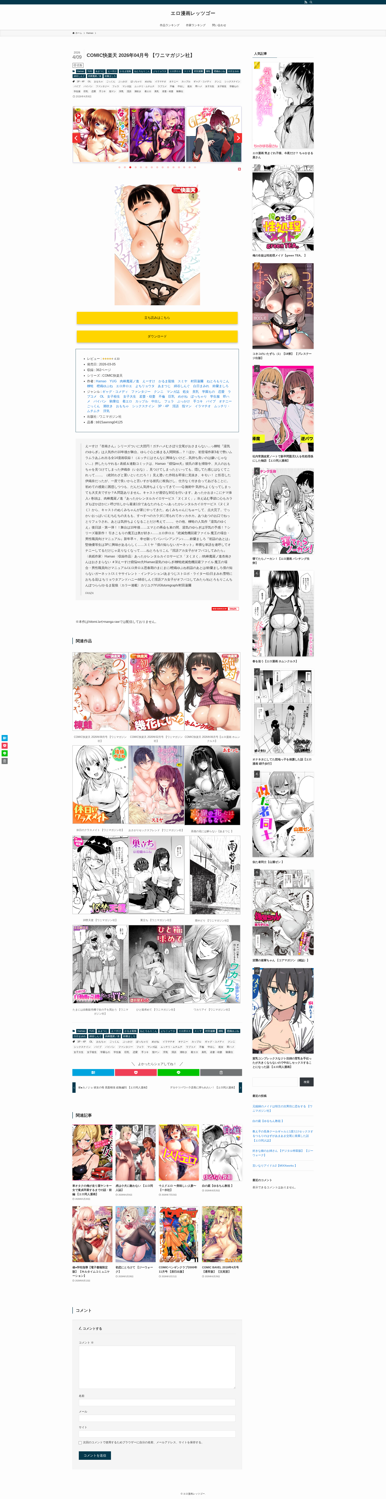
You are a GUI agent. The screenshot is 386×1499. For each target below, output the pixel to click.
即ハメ (198, 86)
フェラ (115, 86)
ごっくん (110, 81)
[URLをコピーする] (221, 1072)
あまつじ (99, 71)
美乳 (156, 91)
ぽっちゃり (136, 81)
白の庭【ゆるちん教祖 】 (268, 1121)
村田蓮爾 (198, 71)
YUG (89, 71)
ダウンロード (157, 336)
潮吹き (137, 91)
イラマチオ (160, 81)
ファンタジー (102, 86)
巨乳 (86, 91)
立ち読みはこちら (157, 317)
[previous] (76, 138)
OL (89, 81)
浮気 (121, 91)
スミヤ (187, 71)
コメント (86, 1342)
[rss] (305, 2)
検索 (306, 1082)
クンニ (218, 81)
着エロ (148, 91)
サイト (83, 1427)
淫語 (129, 91)
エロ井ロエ (175, 71)
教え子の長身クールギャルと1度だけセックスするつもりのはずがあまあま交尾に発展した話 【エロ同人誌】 (283, 1136)
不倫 (172, 86)
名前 (81, 1395)
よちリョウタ (159, 71)
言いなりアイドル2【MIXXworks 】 (275, 1165)
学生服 (77, 91)
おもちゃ (98, 81)
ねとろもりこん (142, 71)
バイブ (77, 86)
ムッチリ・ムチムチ (144, 86)
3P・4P (80, 81)
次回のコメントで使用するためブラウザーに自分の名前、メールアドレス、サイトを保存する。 (143, 1442)
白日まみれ (233, 71)
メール (83, 1411)
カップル (186, 81)
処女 (190, 86)
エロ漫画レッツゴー (193, 13)
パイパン (88, 86)
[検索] (311, 2)
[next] (238, 138)
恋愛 (93, 91)
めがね (148, 81)
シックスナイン (232, 81)
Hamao (80, 71)
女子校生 (222, 86)
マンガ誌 (126, 86)
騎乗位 (180, 91)
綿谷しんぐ (79, 76)
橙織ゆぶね (219, 71)
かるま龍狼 (125, 71)
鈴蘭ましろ (110, 76)
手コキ (102, 91)
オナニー (173, 81)
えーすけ (112, 71)
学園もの (234, 86)
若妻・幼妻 (167, 91)
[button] (93, 1072)
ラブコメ (162, 86)
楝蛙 (208, 71)
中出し (181, 86)
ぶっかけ (122, 81)
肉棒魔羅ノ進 (94, 76)
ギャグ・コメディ (202, 81)
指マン (112, 91)
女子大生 (209, 86)
